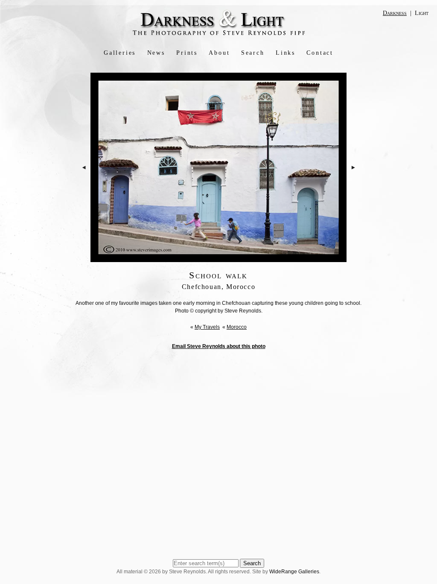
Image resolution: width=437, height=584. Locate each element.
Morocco (237, 327)
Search (253, 53)
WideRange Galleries (294, 572)
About (219, 53)
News (156, 53)
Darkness (395, 13)
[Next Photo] (354, 192)
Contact (319, 53)
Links (285, 53)
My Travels (207, 327)
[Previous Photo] (84, 192)
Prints (187, 53)
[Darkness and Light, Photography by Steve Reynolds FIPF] (219, 35)
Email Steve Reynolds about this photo (218, 346)
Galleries (120, 53)
